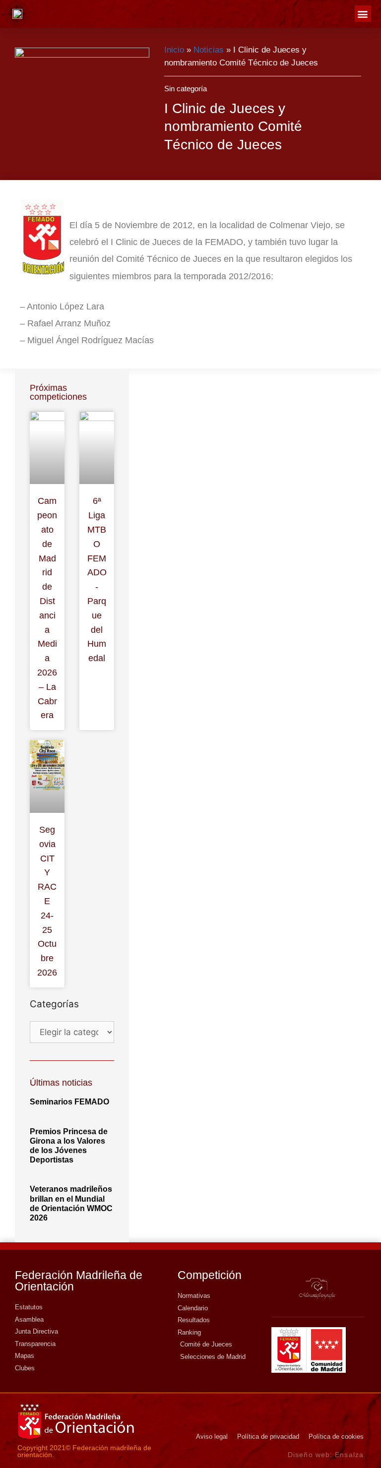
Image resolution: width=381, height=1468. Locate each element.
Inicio (174, 50)
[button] (363, 13)
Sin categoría (185, 88)
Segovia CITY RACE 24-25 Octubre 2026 (47, 901)
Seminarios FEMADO (69, 1102)
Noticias (208, 50)
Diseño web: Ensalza (326, 1455)
